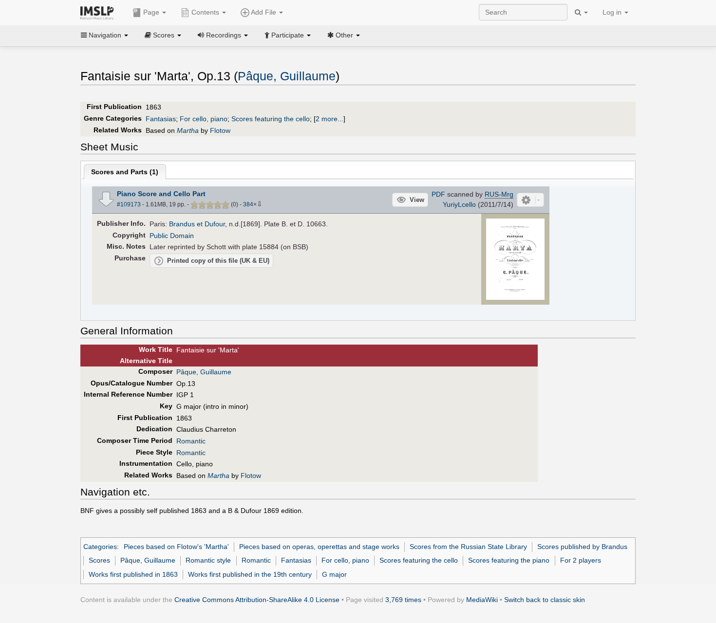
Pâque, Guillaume (287, 76)
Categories (100, 546)
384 (248, 204)
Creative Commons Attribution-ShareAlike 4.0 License (256, 600)
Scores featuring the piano (508, 560)
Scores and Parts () (124, 172)
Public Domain (172, 235)
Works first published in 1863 (133, 574)
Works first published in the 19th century (250, 574)
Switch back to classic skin (544, 600)
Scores (99, 560)
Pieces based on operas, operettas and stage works (319, 546)
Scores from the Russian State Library (468, 546)
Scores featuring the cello (270, 119)
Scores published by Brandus (582, 546)
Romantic (191, 441)
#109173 (129, 204)
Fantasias (161, 119)
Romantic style (208, 560)
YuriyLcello (459, 204)
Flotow (220, 130)
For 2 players (580, 560)
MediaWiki (482, 600)
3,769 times (403, 600)
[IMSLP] (99, 12)
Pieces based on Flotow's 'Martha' (176, 546)
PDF (438, 194)
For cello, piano (203, 119)
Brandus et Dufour (197, 224)
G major (334, 574)
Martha (188, 130)
